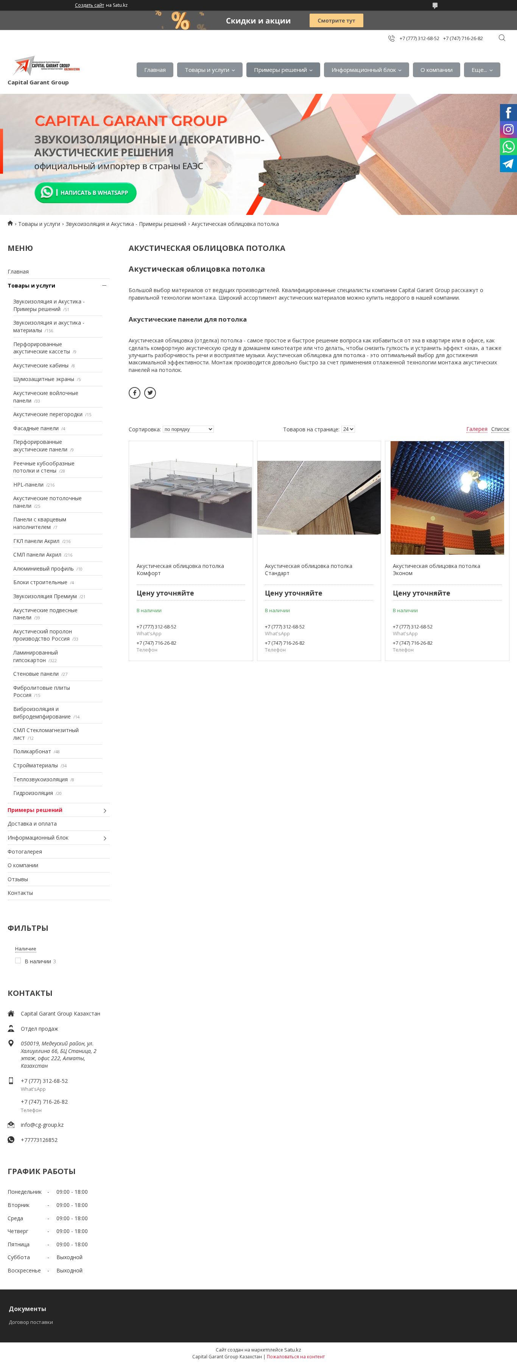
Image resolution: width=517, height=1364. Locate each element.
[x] (150, 393)
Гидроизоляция (33, 792)
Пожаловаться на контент (296, 1356)
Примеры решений (280, 69)
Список (500, 428)
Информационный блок (364, 69)
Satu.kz (292, 1349)
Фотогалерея (25, 851)
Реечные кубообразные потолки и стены (44, 467)
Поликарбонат (32, 751)
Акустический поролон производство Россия (42, 635)
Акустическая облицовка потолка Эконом (436, 569)
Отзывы (18, 879)
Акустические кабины (41, 365)
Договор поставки (31, 1322)
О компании (436, 69)
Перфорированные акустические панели (40, 445)
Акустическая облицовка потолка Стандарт (308, 569)
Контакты (20, 892)
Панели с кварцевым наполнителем (39, 523)
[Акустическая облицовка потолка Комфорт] (191, 498)
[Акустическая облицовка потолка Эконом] (447, 498)
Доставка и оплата (32, 823)
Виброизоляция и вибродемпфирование (42, 712)
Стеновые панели (36, 673)
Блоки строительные (40, 582)
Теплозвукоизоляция (40, 779)
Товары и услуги (207, 69)
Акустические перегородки (48, 414)
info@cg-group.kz (42, 1124)
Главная (155, 69)
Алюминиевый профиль (43, 568)
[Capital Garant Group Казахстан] (45, 65)
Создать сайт (89, 5)
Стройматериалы (35, 765)
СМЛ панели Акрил (37, 554)
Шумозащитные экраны (43, 379)
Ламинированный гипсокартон (35, 656)
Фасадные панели (36, 428)
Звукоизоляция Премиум (45, 596)
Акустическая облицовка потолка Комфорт (180, 569)
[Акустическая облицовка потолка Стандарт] (319, 498)
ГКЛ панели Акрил (36, 540)
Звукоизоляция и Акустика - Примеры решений (126, 223)
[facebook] (134, 393)
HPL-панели (28, 484)
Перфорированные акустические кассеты (41, 348)
